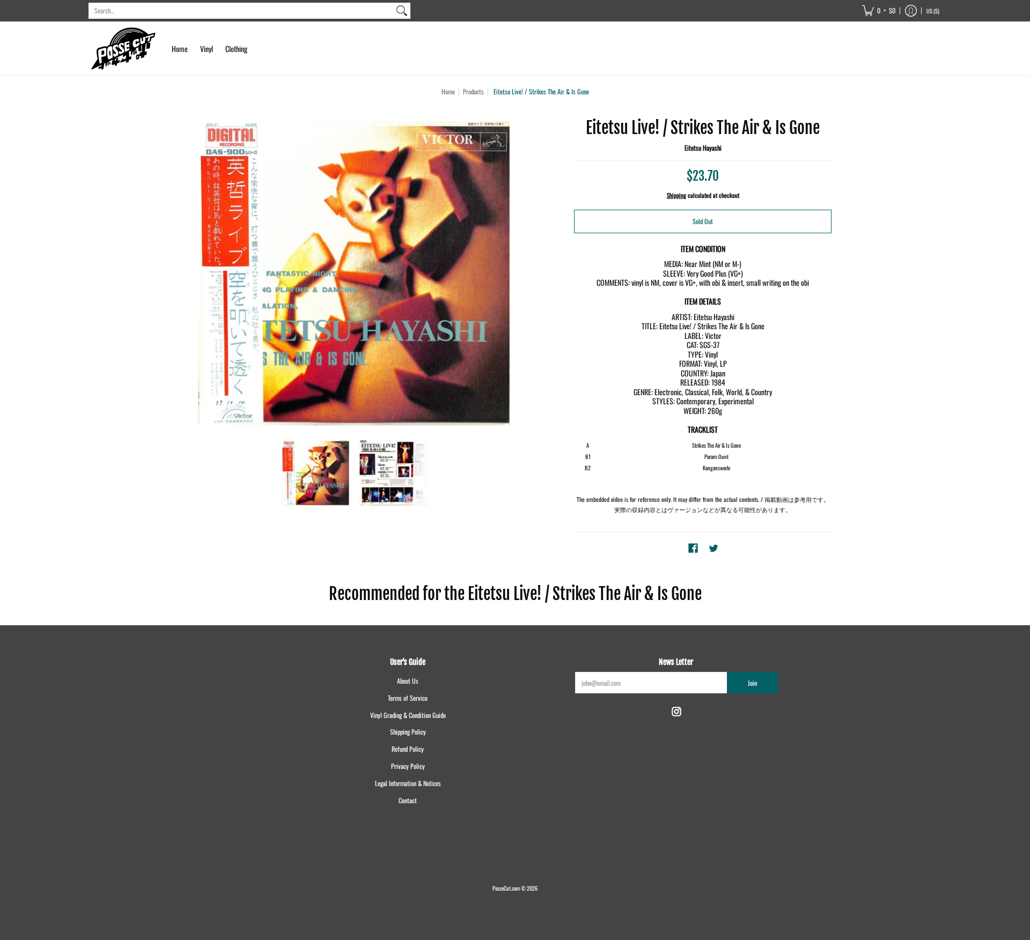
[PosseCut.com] (123, 48)
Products (473, 91)
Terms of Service (408, 698)
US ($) (932, 10)
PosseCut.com (506, 888)
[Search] (401, 11)
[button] (878, 10)
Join (752, 683)
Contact (408, 800)
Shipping (676, 195)
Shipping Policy (408, 732)
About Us (407, 681)
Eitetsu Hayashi (703, 148)
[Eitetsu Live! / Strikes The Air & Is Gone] (315, 473)
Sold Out (703, 221)
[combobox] (241, 11)
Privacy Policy (408, 766)
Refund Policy (408, 749)
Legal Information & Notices (408, 783)
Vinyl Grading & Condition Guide (408, 715)
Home (448, 91)
